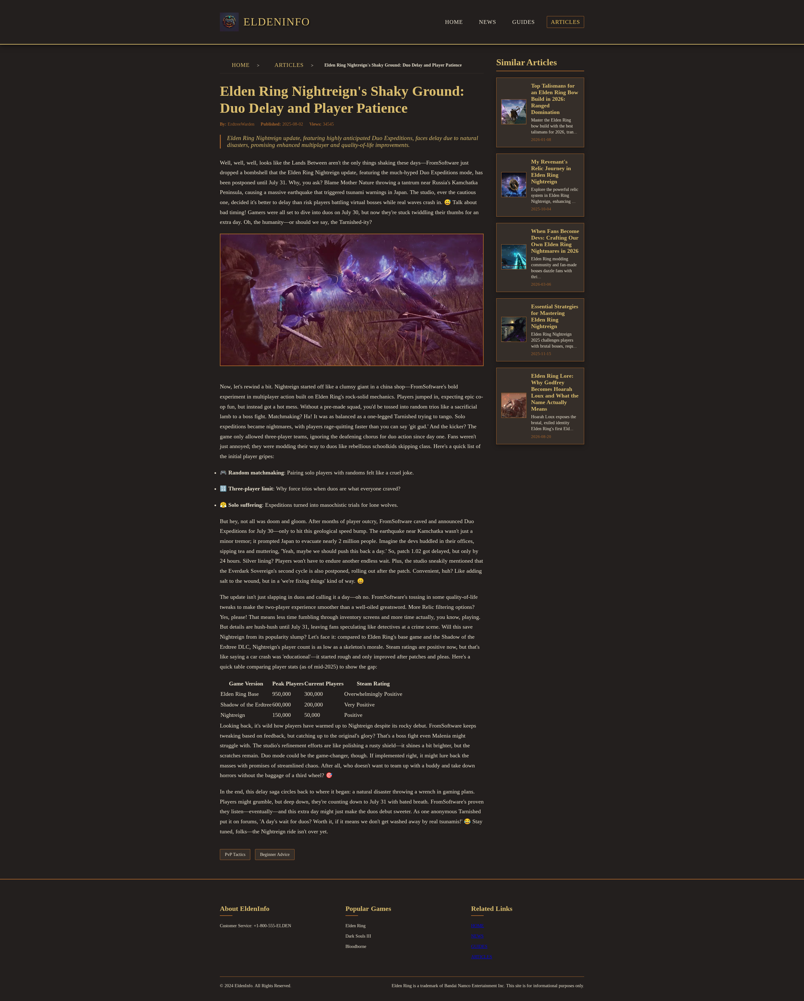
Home (241, 65)
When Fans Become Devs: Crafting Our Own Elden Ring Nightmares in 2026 (555, 241)
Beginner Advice (275, 854)
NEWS (487, 22)
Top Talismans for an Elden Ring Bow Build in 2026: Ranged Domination (554, 99)
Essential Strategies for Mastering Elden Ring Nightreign (554, 316)
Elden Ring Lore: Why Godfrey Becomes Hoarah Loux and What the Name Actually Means (555, 392)
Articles (289, 65)
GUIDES (523, 22)
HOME (454, 22)
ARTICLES (565, 22)
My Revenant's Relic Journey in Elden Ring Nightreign (551, 172)
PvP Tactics (235, 854)
